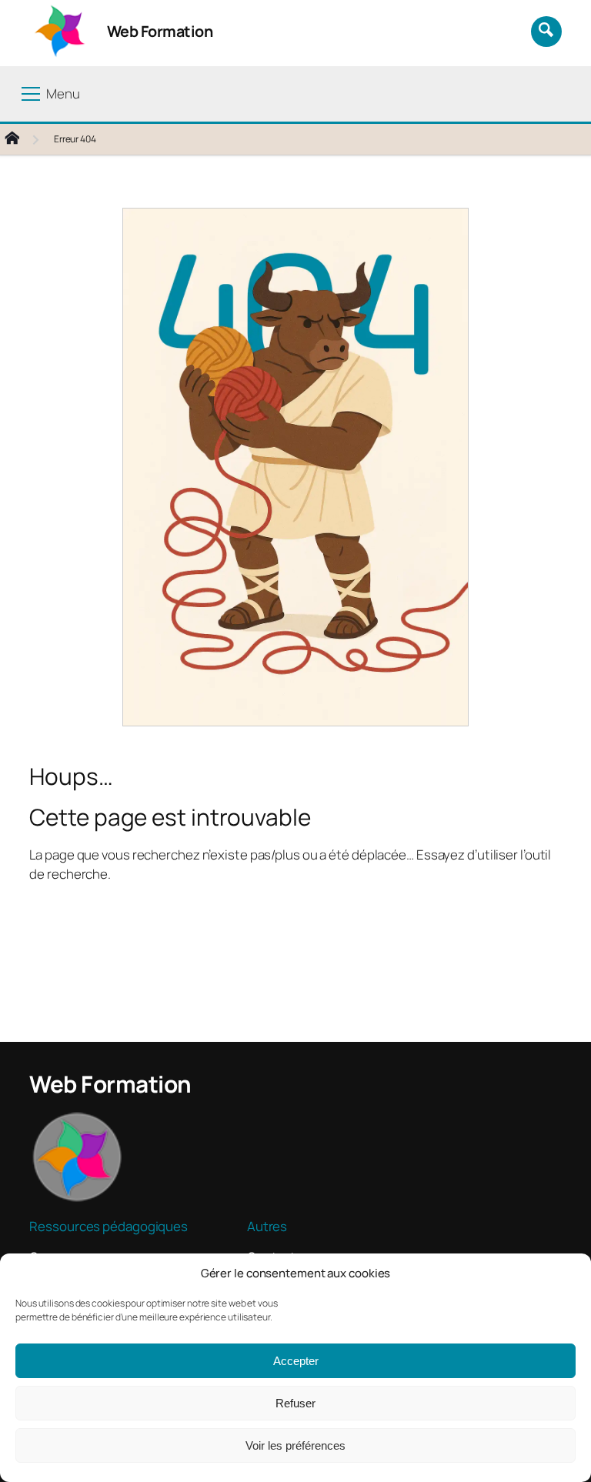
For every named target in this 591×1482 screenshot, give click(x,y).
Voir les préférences (295, 1445)
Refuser (295, 1403)
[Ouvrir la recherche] (546, 31)
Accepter (296, 1360)
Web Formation (160, 31)
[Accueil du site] (25, 140)
